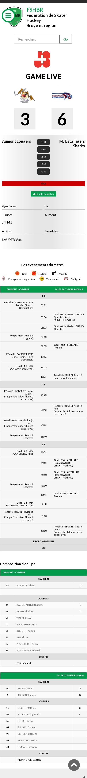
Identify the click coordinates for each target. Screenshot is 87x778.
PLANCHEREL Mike (26, 624)
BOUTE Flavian (24, 611)
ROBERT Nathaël (25, 585)
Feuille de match (44, 193)
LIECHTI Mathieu (27, 707)
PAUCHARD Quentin (29, 714)
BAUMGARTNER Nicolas (30, 604)
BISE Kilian (22, 637)
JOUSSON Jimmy (27, 695)
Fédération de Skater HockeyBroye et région (47, 17)
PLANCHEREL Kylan (27, 643)
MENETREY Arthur (28, 740)
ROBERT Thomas (25, 630)
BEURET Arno (25, 721)
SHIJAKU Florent (27, 727)
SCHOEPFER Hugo (27, 733)
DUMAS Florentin (27, 746)
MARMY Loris (25, 688)
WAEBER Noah (24, 618)
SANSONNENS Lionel (28, 650)
